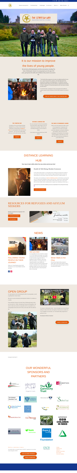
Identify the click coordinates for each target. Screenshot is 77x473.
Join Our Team (16, 447)
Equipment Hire (59, 448)
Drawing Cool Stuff (14, 215)
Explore (17, 136)
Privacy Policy (58, 452)
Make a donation (62, 322)
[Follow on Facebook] (9, 271)
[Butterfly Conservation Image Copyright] (38, 250)
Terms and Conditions (60, 453)
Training (57, 447)
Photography (13, 219)
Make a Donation (63, 5)
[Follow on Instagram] (11, 271)
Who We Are (10, 447)
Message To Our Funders (60, 451)
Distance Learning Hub (23, 5)
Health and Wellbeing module (52, 177)
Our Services (48, 5)
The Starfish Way (33, 5)
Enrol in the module (39, 189)
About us (56, 5)
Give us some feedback (28, 453)
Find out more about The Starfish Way (56, 96)
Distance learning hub (38, 122)
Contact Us (22, 447)
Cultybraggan (42, 5)
